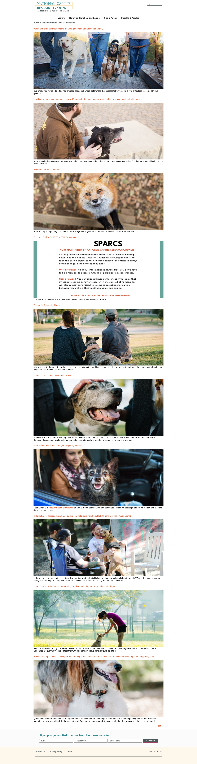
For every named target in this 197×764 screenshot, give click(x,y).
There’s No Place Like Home (47, 305)
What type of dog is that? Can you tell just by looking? (58, 446)
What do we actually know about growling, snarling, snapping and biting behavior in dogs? (74, 586)
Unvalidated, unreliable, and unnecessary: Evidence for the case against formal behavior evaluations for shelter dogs (87, 99)
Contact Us (40, 751)
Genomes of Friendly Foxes (46, 169)
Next (160, 726)
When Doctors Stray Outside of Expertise (52, 375)
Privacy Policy (56, 751)
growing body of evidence (61, 508)
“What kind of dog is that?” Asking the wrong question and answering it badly (68, 29)
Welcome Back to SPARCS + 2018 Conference (55, 237)
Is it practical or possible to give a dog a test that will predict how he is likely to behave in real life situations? (82, 516)
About (69, 751)
